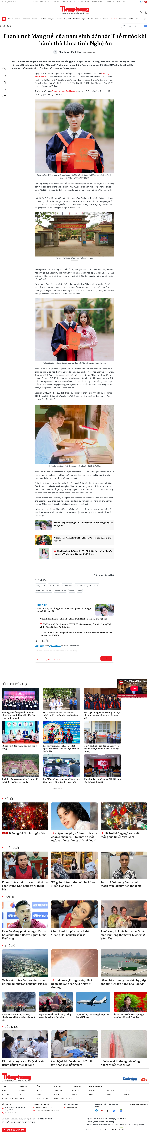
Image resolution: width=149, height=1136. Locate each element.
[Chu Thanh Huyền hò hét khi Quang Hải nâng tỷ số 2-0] (74, 914)
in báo (134, 26)
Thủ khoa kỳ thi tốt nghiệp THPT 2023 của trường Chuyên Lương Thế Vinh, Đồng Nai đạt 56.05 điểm (83, 552)
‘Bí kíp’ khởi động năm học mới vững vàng (19, 747)
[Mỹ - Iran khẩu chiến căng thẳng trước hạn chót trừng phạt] (56, 1002)
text (129, 26)
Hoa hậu (131, 19)
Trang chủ (4, 19)
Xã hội (10, 19)
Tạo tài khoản (55, 645)
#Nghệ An (40, 585)
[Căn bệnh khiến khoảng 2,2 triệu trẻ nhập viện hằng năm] (74, 1044)
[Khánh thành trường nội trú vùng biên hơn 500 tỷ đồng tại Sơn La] (20, 765)
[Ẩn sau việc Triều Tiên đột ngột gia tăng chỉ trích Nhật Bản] (130, 1002)
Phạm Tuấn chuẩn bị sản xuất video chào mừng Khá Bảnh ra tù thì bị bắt (25, 885)
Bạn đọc (127, 1094)
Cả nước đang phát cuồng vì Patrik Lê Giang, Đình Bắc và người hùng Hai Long (24, 934)
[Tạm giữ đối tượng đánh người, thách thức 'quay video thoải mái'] (124, 866)
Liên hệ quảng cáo (41, 1104)
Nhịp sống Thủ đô (43, 1098)
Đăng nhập (39, 645)
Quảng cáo (121, 2)
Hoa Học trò (97, 2)
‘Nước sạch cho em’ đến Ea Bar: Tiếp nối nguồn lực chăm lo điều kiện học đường (101, 748)
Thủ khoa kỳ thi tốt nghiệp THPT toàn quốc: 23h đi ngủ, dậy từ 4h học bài (83, 524)
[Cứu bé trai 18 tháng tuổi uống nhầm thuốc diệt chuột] (124, 1044)
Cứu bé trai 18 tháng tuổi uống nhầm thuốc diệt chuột (120, 1063)
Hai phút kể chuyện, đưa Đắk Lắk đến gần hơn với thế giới (102, 780)
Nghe (4, 69)
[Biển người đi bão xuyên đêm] (25, 816)
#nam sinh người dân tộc (87, 585)
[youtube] (145, 2)
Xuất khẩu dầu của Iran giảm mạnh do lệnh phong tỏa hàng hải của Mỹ (24, 982)
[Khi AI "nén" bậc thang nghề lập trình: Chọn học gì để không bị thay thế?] (61, 765)
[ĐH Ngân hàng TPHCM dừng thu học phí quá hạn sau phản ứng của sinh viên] (102, 699)
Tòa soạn (109, 2)
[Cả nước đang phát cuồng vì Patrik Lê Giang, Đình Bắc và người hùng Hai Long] (25, 914)
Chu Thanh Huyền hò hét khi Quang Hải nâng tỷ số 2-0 (70, 932)
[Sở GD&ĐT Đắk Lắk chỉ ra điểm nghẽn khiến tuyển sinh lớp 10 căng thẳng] (61, 699)
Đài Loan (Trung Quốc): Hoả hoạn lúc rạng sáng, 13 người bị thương (71, 983)
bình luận (140, 26)
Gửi (106, 659)
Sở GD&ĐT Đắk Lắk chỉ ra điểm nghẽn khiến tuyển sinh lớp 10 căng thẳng (60, 715)
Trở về (4, 95)
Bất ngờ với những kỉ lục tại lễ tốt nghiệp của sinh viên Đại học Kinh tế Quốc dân (61, 748)
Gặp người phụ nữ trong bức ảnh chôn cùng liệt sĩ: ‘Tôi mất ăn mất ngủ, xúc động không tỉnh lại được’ (74, 836)
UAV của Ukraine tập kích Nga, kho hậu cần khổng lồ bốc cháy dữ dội (18, 1017)
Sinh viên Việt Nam (81, 2)
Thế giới (51, 19)
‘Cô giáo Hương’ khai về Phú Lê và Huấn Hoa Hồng (73, 884)
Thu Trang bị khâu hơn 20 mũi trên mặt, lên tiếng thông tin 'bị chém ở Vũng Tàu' (123, 934)
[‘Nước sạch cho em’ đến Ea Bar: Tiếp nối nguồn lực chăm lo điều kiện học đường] (102, 732)
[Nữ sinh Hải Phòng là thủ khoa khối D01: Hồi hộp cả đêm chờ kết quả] (43, 540)
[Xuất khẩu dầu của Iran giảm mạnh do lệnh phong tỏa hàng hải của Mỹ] (25, 963)
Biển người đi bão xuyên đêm (27, 833)
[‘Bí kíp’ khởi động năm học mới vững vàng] (20, 732)
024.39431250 (10, 1113)
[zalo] (115, 1110)
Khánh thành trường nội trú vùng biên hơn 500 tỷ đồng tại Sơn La (20, 780)
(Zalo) (50, 1107)
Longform (76, 1086)
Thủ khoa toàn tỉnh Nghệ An (64, 91)
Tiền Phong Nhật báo (62, 2)
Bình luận (4, 89)
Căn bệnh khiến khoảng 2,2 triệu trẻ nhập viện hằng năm (72, 1063)
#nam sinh (54, 585)
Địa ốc (34, 19)
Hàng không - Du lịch (10, 1098)
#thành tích (60, 590)
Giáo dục (113, 19)
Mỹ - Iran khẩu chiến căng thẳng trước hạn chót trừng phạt (55, 1015)
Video (138, 19)
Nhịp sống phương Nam (63, 1098)
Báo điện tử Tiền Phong (74, 10)
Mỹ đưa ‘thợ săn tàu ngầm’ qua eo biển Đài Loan (92, 1015)
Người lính (85, 19)
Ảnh (38, 1086)
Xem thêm (145, 19)
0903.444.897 (72, 1107)
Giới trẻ (59, 19)
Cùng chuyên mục (15, 684)
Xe (92, 19)
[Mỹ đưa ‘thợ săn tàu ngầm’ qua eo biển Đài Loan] (93, 1002)
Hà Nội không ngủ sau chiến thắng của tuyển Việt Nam (121, 835)
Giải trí (105, 19)
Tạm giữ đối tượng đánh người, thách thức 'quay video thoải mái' (122, 884)
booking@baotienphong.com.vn (47, 1110)
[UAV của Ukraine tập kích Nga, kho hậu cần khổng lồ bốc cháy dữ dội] (19, 1002)
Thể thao (76, 19)
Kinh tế (17, 19)
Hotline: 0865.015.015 (41, 2)
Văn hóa (98, 19)
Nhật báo (23, 1086)
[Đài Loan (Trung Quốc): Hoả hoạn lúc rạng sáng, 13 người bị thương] (74, 963)
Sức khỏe (42, 19)
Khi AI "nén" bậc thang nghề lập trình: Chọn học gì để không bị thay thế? (61, 780)
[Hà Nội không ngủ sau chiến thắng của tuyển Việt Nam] (124, 816)
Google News (145, 26)
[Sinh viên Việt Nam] (130, 1079)
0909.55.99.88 (41, 1107)
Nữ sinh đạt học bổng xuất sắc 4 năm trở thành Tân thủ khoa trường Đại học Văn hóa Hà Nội (76, 634)
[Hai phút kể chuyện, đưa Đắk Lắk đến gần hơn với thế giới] (102, 765)
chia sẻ (124, 26)
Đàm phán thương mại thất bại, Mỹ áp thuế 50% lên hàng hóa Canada (123, 982)
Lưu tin (4, 82)
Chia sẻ (4, 76)
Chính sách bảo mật (139, 1104)
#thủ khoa (67, 585)
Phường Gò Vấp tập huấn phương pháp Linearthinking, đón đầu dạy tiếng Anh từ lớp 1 (19, 715)
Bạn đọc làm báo (16, 1130)
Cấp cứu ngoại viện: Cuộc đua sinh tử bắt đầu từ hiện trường (24, 1063)
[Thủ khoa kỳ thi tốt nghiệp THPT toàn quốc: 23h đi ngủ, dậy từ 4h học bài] (43, 525)
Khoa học (122, 19)
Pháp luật (67, 19)
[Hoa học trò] (144, 1079)
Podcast (58, 1086)
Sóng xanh (26, 19)
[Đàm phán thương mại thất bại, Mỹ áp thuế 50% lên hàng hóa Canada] (124, 963)
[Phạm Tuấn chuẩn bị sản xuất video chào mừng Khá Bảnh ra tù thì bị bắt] (25, 866)
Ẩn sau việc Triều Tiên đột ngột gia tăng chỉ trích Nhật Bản (129, 1015)
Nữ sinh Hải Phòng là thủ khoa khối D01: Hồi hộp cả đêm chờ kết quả (82, 539)
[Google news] (122, 1110)
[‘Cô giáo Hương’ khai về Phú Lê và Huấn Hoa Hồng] (74, 866)
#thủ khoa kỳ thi (43, 590)
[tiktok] (109, 1110)
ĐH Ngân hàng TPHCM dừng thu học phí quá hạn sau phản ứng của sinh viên (102, 715)
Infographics (95, 1086)
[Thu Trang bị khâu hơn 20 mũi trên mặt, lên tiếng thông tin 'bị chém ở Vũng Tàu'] (124, 914)
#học (71, 590)
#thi (80, 590)
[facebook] (141, 2)
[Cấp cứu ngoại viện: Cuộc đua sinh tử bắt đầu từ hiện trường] (25, 1044)
